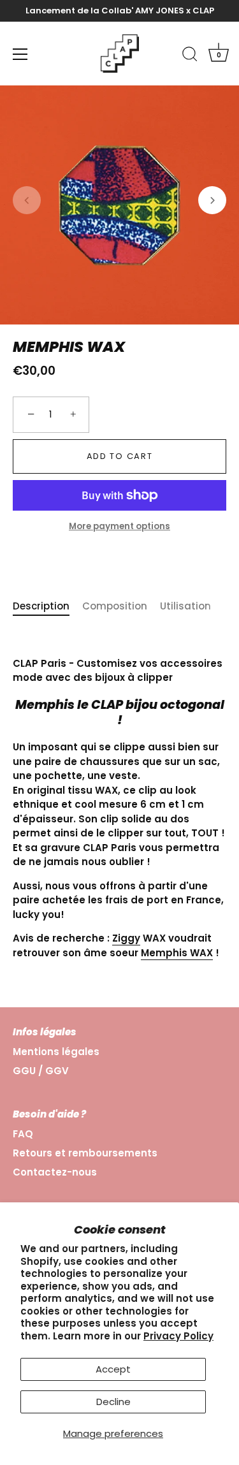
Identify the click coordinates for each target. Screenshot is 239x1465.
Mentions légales (56, 1051)
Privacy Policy (178, 1336)
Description (41, 606)
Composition (114, 606)
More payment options (119, 526)
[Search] (190, 56)
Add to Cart (120, 456)
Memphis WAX (177, 952)
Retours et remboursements (85, 1153)
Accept (113, 1369)
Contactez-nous (55, 1172)
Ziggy (126, 938)
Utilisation (185, 606)
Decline (113, 1401)
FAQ (23, 1134)
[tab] (47, 606)
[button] (27, 200)
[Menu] (20, 54)
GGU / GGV (41, 1070)
